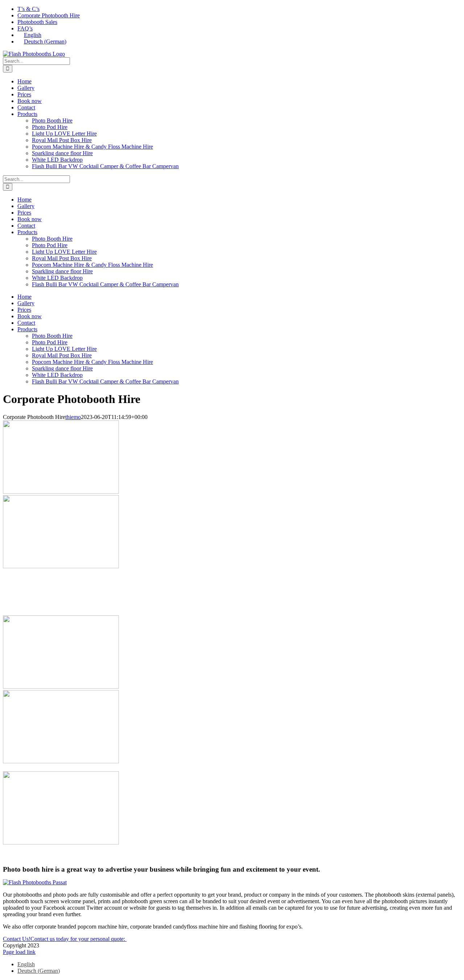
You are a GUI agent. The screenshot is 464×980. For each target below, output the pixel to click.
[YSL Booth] (61, 761)
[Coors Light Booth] (61, 492)
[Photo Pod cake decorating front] (61, 566)
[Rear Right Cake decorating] (61, 842)
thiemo (73, 417)
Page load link (19, 952)
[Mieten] (61, 687)
